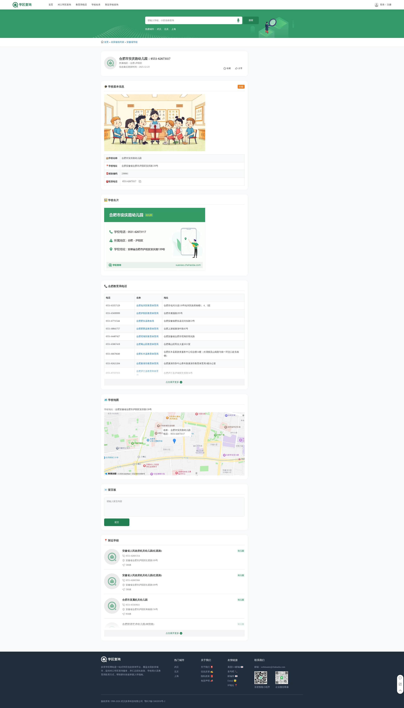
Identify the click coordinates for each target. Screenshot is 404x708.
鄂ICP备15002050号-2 (154, 701)
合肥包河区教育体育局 (147, 305)
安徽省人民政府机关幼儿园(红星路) (142, 550)
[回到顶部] (400, 690)
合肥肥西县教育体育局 (147, 329)
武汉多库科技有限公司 (132, 701)
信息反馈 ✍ (207, 671)
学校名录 (96, 4)
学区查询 (25, 4)
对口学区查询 (64, 4)
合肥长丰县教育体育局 (147, 354)
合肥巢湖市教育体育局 (147, 363)
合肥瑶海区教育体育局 (147, 336)
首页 (51, 4)
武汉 (159, 29)
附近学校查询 (111, 4)
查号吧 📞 (233, 671)
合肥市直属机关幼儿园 (135, 599)
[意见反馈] (400, 684)
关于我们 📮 (207, 667)
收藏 (229, 68)
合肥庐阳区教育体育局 (147, 313)
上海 (173, 29)
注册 (389, 4)
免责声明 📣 (207, 681)
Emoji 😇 (232, 681)
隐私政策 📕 (207, 676)
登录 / (383, 4)
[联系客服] (400, 678)
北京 (166, 29)
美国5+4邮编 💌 (235, 667)
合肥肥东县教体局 (145, 321)
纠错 (241, 86)
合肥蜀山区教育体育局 (147, 344)
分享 (240, 68)
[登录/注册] (376, 6)
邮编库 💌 (233, 676)
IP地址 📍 (232, 685)
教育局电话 (81, 4)
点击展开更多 (172, 382)
